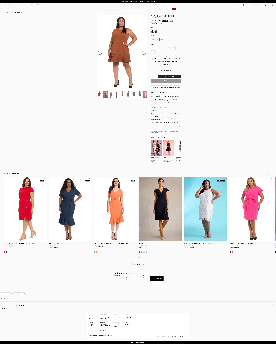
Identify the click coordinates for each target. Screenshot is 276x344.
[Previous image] (100, 53)
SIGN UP (150, 182)
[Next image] (144, 53)
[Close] (161, 157)
